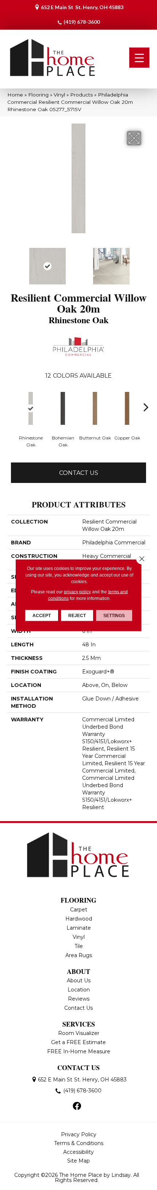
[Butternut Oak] (95, 408)
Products (81, 95)
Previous (11, 262)
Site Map (78, 1160)
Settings (114, 615)
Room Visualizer (78, 1033)
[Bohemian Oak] (63, 408)
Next (146, 262)
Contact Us (78, 472)
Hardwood (78, 918)
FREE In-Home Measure (78, 1051)
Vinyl (59, 95)
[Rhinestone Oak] (31, 408)
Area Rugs (78, 955)
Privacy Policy (78, 1134)
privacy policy (77, 591)
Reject (77, 615)
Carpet (78, 909)
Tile (78, 946)
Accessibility (78, 1152)
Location (79, 989)
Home (15, 95)
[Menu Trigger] (139, 58)
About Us (79, 980)
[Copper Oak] (127, 408)
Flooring (38, 95)
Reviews (78, 999)
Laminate (78, 928)
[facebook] (77, 1106)
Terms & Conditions (78, 1143)
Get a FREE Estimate (78, 1042)
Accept (41, 615)
